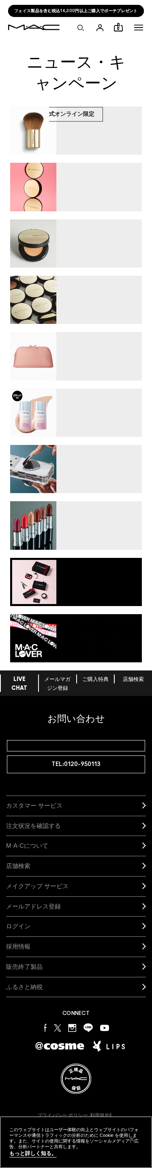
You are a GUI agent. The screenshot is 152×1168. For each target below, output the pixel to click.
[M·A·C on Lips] (108, 1046)
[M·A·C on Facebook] (45, 1027)
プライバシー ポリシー (62, 1115)
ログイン (18, 926)
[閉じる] (132, 1139)
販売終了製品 (24, 966)
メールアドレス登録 (33, 906)
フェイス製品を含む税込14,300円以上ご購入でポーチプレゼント (76, 11)
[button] (138, 27)
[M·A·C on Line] (88, 1027)
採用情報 (18, 946)
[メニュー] (138, 27)
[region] (76, 1142)
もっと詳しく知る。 (33, 1153)
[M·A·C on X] (57, 1027)
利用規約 (100, 1115)
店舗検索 (133, 679)
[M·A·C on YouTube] (104, 1027)
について (27, 845)
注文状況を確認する (33, 825)
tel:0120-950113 (76, 764)
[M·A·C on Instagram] (72, 1027)
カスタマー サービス (34, 805)
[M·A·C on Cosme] (60, 1045)
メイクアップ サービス (37, 886)
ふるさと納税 (24, 986)
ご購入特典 (95, 679)
